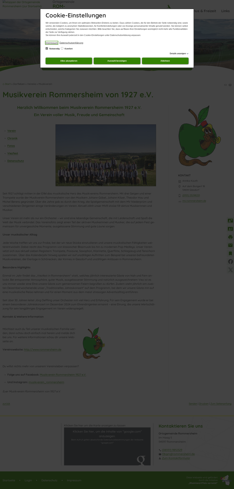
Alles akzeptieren (68, 61)
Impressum (52, 42)
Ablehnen (165, 61)
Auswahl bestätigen (117, 61)
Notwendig (54, 49)
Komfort (68, 49)
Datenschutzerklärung (71, 42)
